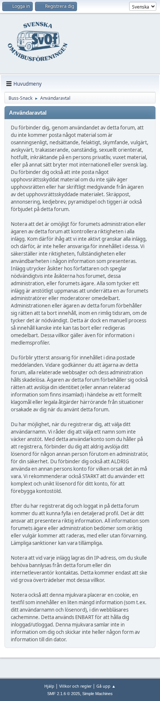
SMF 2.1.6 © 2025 (63, 693)
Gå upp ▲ (106, 686)
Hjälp (49, 686)
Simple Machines (97, 693)
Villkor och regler (75, 686)
